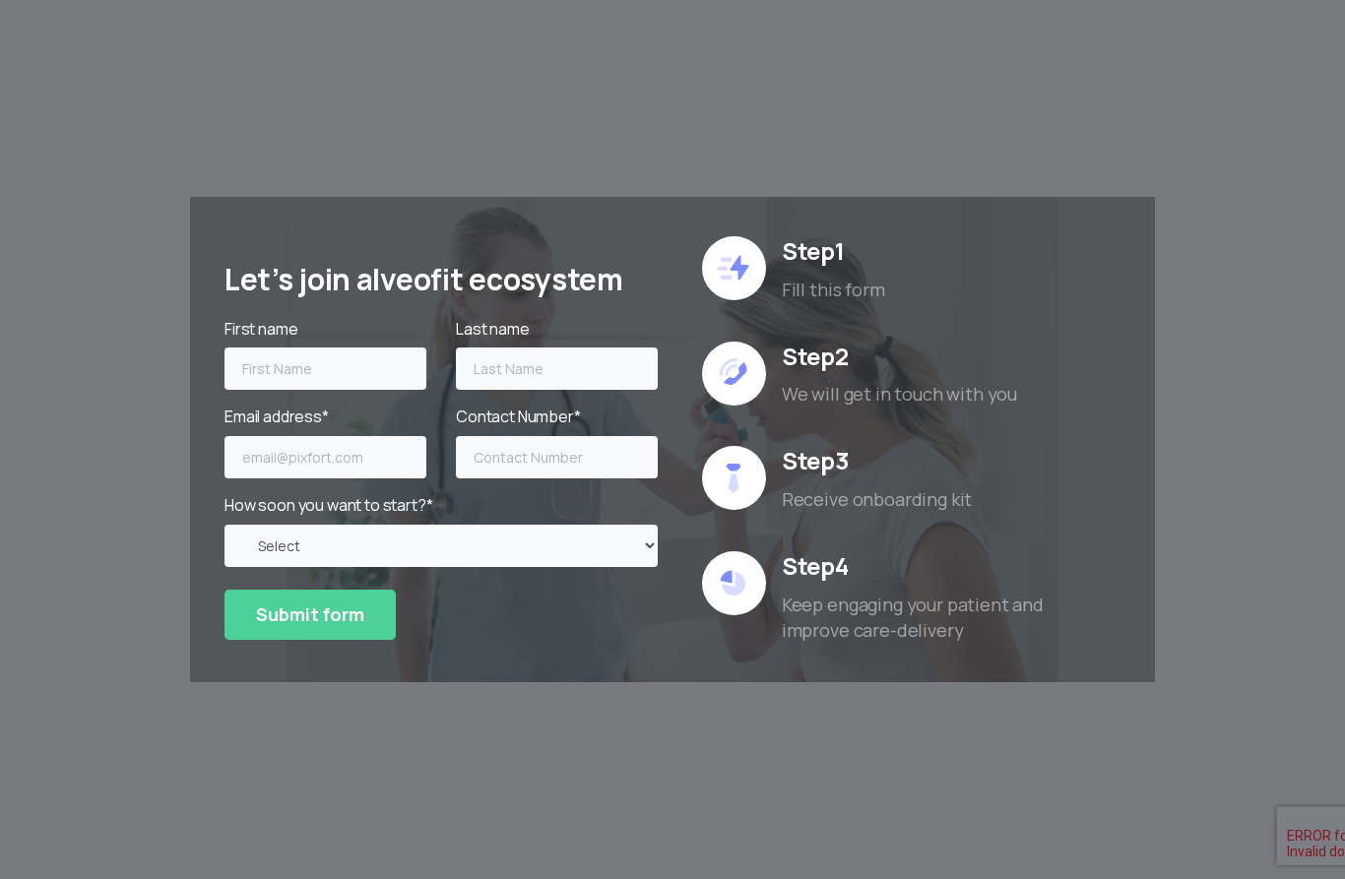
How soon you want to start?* (328, 505)
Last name (493, 329)
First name (260, 329)
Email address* (276, 416)
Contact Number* (518, 416)
